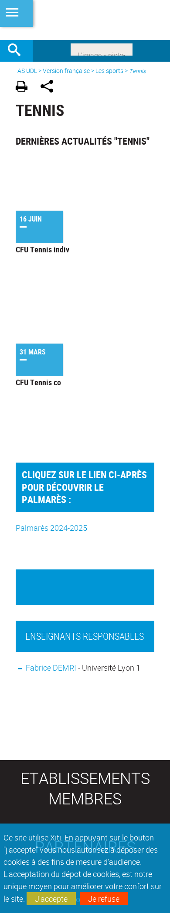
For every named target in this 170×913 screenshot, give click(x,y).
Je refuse (103, 898)
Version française (66, 70)
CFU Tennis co (38, 382)
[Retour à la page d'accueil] (85, 20)
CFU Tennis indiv (42, 249)
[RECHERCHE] (17, 51)
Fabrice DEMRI (51, 667)
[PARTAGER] (50, 87)
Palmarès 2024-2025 (51, 528)
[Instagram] (102, 48)
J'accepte (51, 898)
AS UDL (27, 70)
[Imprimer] (25, 87)
